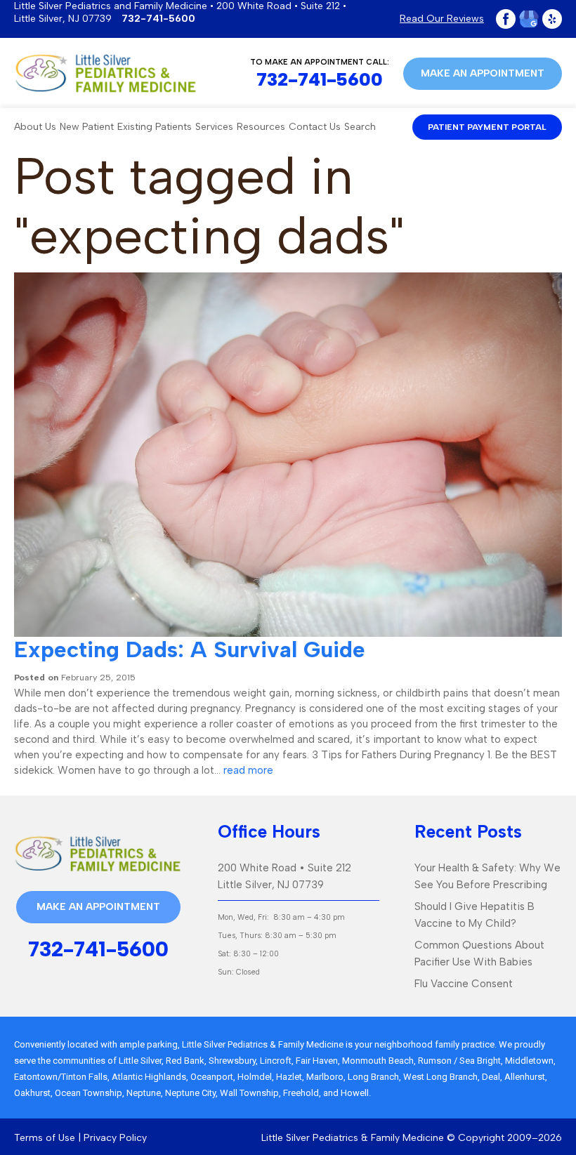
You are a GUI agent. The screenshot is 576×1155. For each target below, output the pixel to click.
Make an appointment (482, 73)
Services (214, 127)
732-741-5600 (158, 19)
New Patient (87, 127)
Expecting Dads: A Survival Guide (189, 649)
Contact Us (315, 127)
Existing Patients (154, 127)
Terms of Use (44, 1138)
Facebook (506, 19)
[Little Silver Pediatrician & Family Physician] (105, 73)
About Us (35, 127)
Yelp (552, 19)
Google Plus (529, 19)
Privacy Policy (115, 1138)
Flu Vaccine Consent (463, 983)
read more (248, 770)
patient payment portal (487, 127)
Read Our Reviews (442, 19)
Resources (261, 127)
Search (360, 127)
